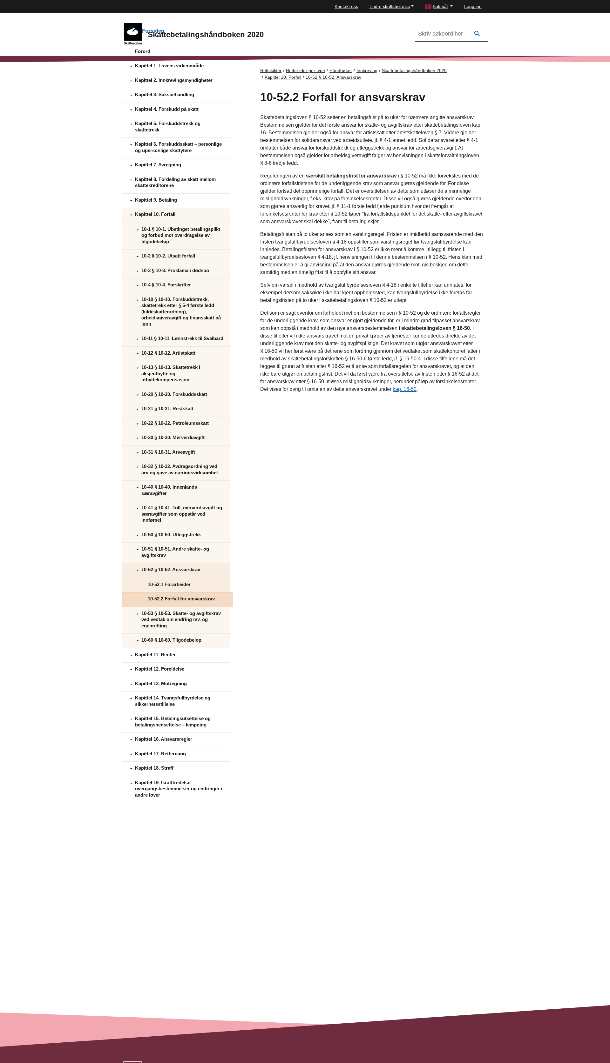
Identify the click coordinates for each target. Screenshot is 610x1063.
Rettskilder (270, 70)
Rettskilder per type (305, 70)
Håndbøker (340, 70)
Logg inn (473, 6)
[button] (439, 6)
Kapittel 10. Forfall (283, 77)
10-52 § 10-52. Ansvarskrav (333, 77)
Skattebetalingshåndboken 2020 (414, 70)
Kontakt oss (346, 6)
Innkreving (366, 70)
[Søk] (477, 34)
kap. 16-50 (405, 389)
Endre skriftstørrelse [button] (389, 6)
